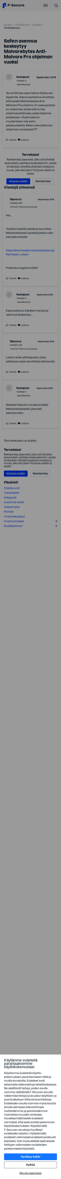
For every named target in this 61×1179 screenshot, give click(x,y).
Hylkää (30, 1164)
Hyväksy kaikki (30, 1156)
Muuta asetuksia (30, 1173)
